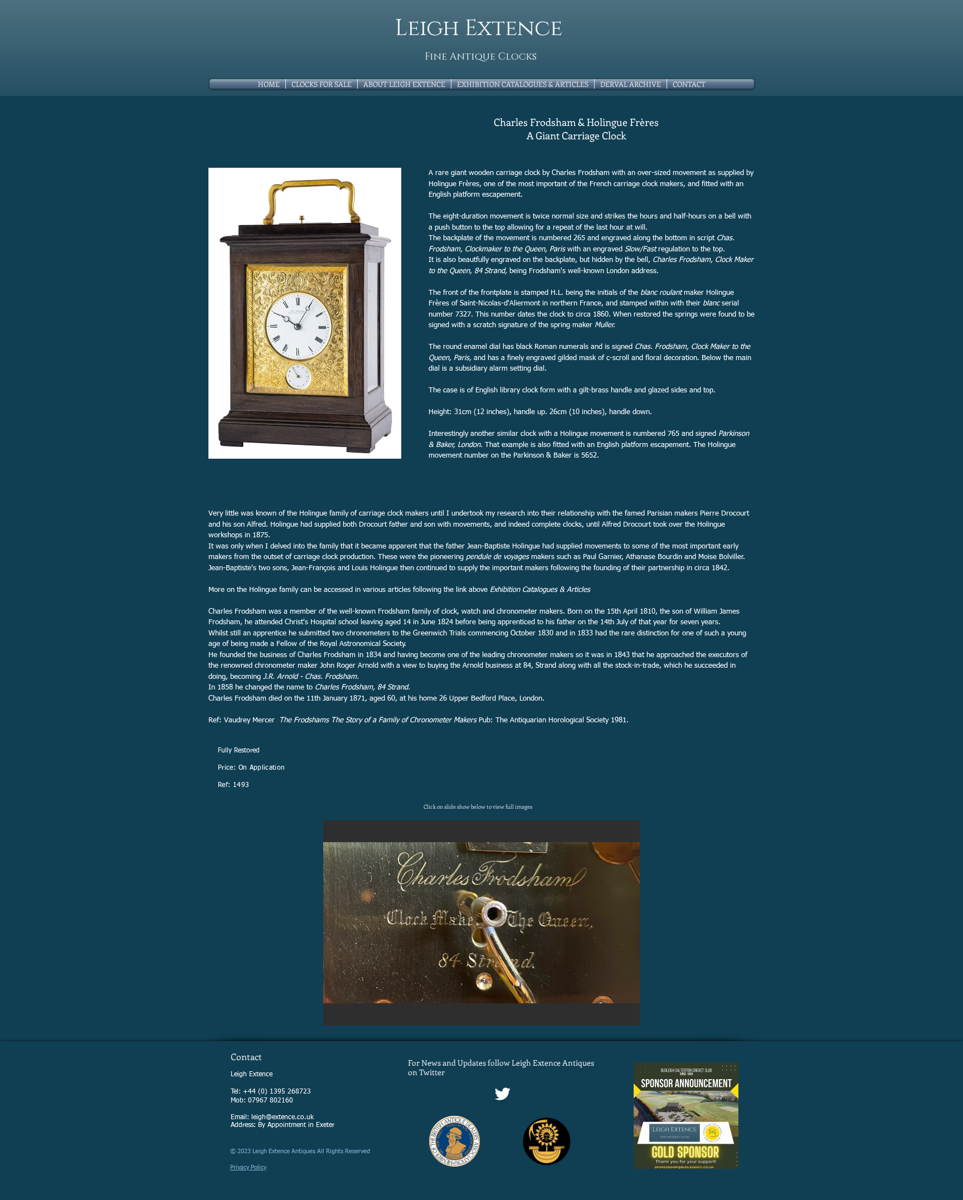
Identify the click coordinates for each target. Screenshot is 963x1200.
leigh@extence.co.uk (282, 1117)
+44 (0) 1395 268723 (277, 1092)
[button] (481, 923)
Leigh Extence (478, 28)
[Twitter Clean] (502, 1094)
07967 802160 (270, 1100)
